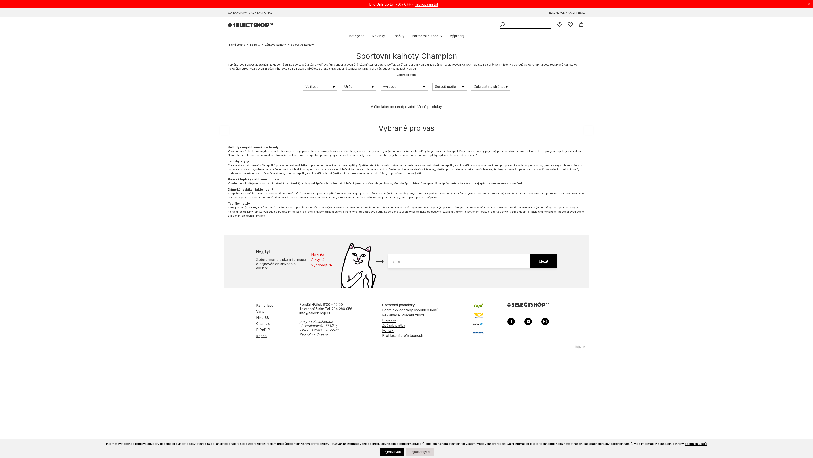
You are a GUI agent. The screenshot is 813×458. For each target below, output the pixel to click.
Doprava (389, 320)
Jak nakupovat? (239, 12)
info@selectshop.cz (315, 313)
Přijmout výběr (420, 452)
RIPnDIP (263, 330)
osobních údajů (696, 443)
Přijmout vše (392, 452)
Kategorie (356, 36)
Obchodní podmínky (398, 305)
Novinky (378, 36)
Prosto (388, 183)
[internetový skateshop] (251, 25)
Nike (416, 183)
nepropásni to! (426, 4)
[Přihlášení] (559, 24)
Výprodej (457, 36)
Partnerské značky (427, 36)
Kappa (261, 336)
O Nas (268, 12)
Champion (427, 183)
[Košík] (581, 24)
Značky (398, 36)
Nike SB (262, 318)
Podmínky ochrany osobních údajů (410, 310)
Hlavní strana (236, 44)
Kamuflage (375, 183)
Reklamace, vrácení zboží (567, 12)
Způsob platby (393, 325)
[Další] (588, 130)
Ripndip (440, 183)
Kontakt (257, 12)
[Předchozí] (224, 130)
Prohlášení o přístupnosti (402, 335)
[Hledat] (502, 24)
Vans (260, 311)
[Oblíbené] (570, 24)
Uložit (543, 261)
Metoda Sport (403, 183)
